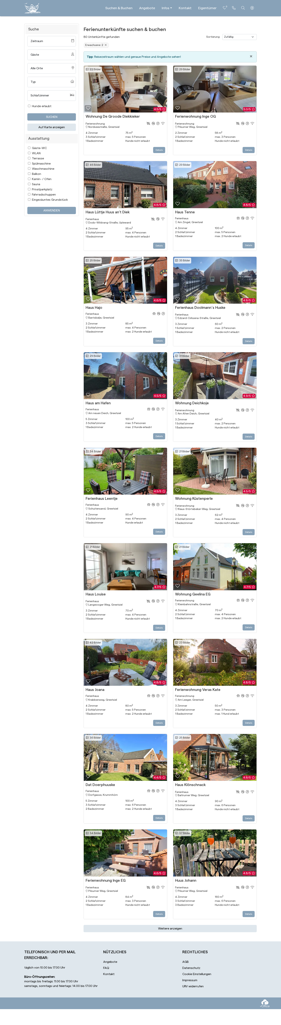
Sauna (36, 184)
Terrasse (38, 158)
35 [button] (184, 260)
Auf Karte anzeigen (51, 127)
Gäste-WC (39, 148)
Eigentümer (207, 8)
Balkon (36, 173)
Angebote (147, 8)
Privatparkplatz (42, 189)
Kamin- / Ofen (41, 179)
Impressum (189, 980)
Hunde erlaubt (41, 106)
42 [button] (95, 642)
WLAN (36, 153)
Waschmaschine (43, 168)
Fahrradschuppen (44, 194)
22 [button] (95, 69)
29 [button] (184, 69)
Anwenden (51, 210)
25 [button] (95, 260)
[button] (88, 108)
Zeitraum (37, 41)
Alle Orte (37, 68)
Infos (165, 8)
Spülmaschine (41, 163)
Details (159, 150)
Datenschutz (191, 968)
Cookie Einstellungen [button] (196, 974)
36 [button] (95, 737)
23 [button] (184, 642)
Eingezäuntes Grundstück (50, 199)
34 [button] (95, 451)
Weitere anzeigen (170, 928)
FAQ (106, 968)
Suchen (51, 116)
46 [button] (95, 165)
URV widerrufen (193, 986)
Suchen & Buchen (118, 8)
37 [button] (184, 833)
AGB (185, 961)
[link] (233, 8)
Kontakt (185, 8)
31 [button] (183, 356)
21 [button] (183, 451)
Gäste (35, 54)
